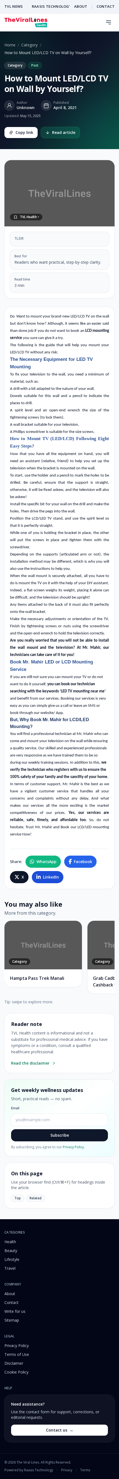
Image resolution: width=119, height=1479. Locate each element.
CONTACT (106, 6)
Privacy (66, 1470)
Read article (63, 132)
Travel (9, 1268)
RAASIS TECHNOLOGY (52, 6)
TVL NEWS (13, 6)
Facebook (83, 861)
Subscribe (59, 1135)
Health (10, 1241)
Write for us (14, 1311)
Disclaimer (13, 1363)
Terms (85, 1470)
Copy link (24, 132)
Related (36, 1198)
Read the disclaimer (30, 1063)
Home (9, 44)
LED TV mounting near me (83, 691)
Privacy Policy (73, 1147)
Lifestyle (11, 1259)
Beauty (10, 1250)
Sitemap (11, 1320)
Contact (11, 1302)
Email (15, 1108)
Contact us (59, 1430)
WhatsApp (46, 861)
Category (29, 44)
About (9, 1293)
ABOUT (80, 6)
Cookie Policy (16, 1372)
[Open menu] (108, 22)
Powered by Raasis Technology (28, 1470)
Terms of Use (16, 1354)
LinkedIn (51, 877)
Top (17, 1198)
